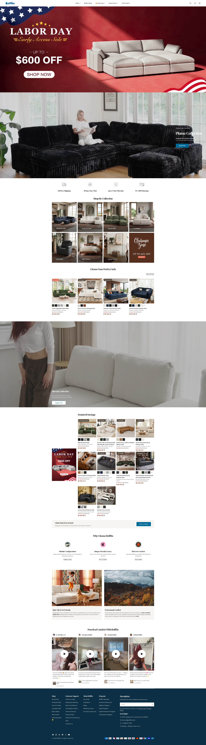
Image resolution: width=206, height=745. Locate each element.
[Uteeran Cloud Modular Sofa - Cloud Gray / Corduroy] (113, 305)
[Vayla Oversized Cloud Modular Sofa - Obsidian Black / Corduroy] (123, 472)
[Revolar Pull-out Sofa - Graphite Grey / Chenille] (104, 507)
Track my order (70, 699)
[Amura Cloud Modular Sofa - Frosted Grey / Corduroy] (82, 507)
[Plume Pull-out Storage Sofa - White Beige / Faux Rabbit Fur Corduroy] (79, 305)
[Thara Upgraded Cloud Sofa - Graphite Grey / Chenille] (67, 305)
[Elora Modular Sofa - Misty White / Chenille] (104, 472)
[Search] (190, 3)
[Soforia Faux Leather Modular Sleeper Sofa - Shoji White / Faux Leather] (117, 439)
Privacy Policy (70, 714)
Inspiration (86, 702)
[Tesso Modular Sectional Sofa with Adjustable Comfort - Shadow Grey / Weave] (149, 472)
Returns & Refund (71, 705)
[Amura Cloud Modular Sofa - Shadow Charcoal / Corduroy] (79, 507)
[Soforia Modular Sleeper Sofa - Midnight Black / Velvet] (130, 305)
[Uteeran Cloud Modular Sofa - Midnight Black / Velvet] (110, 305)
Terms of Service (71, 711)
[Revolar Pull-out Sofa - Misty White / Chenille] (101, 507)
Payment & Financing (72, 717)
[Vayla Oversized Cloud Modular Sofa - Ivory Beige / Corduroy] (120, 472)
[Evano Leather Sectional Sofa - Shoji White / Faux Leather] (82, 472)
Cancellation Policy (72, 708)
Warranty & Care (88, 708)
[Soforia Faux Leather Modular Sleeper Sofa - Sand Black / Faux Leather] (123, 439)
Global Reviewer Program (107, 711)
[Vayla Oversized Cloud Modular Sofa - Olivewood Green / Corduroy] (126, 472)
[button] (56, 314)
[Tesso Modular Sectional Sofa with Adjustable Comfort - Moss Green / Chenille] (143, 472)
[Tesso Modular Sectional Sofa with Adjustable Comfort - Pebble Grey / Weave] (146, 472)
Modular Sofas (56, 702)
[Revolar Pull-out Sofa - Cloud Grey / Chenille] (98, 507)
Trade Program (103, 708)
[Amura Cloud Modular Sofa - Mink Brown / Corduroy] (85, 507)
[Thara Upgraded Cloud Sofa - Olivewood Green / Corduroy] (53, 305)
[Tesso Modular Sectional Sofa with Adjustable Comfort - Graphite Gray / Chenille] (137, 472)
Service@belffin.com (128, 720)
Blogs (85, 705)
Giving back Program (105, 714)
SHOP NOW (182, 146)
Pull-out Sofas (56, 705)
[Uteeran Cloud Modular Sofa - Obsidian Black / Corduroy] (116, 305)
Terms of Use (142, 708)
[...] (118, 305)
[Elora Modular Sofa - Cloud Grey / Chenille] (107, 472)
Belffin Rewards (104, 699)
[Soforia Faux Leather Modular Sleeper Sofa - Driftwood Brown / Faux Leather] (120, 439)
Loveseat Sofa (56, 708)
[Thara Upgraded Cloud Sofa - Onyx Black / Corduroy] (56, 305)
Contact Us (69, 724)
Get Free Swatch (143, 524)
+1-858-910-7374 (127, 723)
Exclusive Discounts (89, 711)
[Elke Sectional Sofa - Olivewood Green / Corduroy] (88, 439)
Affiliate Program (104, 705)
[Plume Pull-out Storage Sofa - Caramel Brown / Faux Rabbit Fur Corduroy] (84, 305)
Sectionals (55, 699)
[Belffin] (64, 464)
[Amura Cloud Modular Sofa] (87, 495)
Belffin (59, 738)
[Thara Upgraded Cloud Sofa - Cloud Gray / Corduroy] (59, 305)
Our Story (86, 699)
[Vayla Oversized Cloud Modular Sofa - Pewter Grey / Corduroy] (117, 472)
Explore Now (59, 403)
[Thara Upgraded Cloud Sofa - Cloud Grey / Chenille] (61, 305)
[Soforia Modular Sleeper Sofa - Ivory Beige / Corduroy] (141, 305)
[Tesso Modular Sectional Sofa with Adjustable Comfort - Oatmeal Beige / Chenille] (140, 472)
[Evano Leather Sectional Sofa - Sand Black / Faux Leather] (85, 472)
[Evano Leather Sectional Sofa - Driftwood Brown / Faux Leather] (79, 472)
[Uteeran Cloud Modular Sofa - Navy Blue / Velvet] (107, 305)
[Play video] (64, 654)
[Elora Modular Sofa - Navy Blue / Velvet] (101, 472)
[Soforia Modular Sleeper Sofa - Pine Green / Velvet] (139, 305)
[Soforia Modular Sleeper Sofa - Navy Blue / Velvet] (133, 305)
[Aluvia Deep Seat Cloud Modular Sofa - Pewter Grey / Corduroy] (137, 439)
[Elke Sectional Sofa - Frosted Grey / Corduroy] (85, 439)
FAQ (67, 721)
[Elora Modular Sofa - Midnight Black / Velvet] (113, 472)
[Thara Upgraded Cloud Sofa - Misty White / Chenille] (64, 305)
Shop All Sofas (150, 274)
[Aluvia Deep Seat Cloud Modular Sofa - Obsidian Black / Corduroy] (140, 439)
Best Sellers (55, 711)
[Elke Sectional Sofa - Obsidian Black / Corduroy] (79, 439)
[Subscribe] (152, 704)
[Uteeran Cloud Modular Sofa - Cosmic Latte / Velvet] (104, 305)
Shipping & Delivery (72, 702)
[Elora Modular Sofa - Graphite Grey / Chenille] (98, 472)
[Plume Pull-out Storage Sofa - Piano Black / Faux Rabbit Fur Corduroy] (81, 305)
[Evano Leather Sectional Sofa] (87, 461)
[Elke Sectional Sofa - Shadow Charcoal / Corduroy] (82, 439)
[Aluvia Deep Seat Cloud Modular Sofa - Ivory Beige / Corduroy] (143, 439)
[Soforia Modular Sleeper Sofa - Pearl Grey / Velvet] (136, 305)
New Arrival (55, 714)
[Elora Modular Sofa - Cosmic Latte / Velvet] (110, 472)
